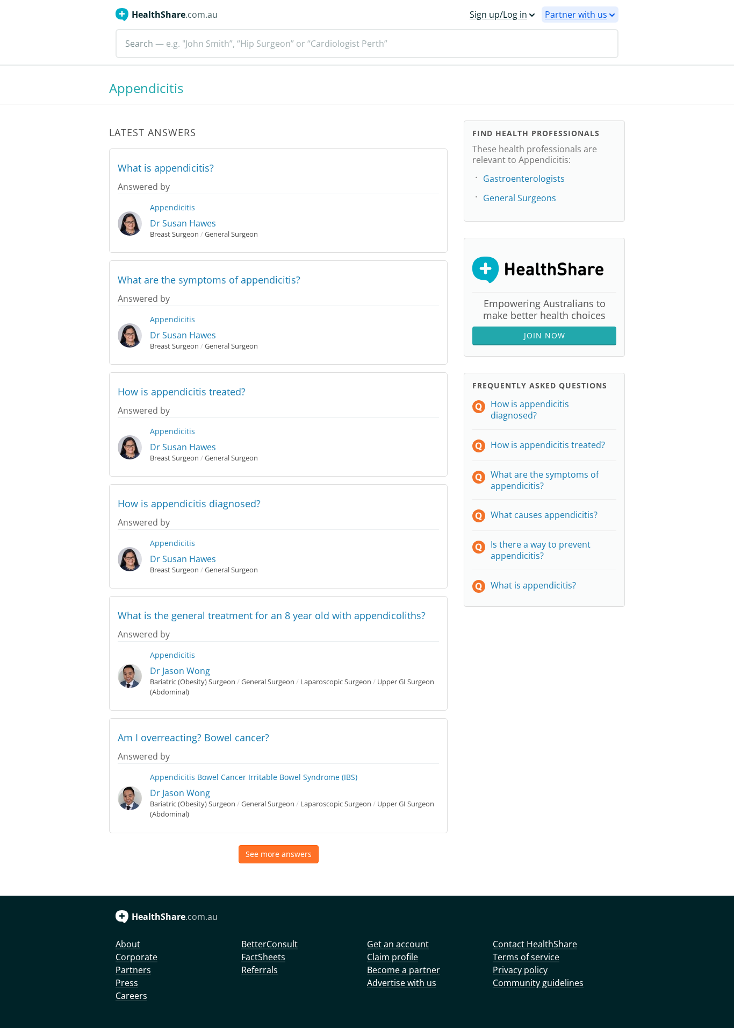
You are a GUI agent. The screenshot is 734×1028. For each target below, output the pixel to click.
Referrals (259, 970)
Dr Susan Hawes (183, 223)
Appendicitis (172, 207)
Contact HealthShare (535, 944)
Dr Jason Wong (180, 671)
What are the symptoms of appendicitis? (209, 279)
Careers (131, 996)
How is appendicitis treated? (182, 391)
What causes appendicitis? (544, 515)
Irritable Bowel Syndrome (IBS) (302, 777)
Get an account (398, 944)
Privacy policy (520, 970)
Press (127, 983)
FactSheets (263, 957)
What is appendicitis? (166, 167)
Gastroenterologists (524, 179)
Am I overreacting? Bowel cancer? (193, 737)
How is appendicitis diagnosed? (189, 503)
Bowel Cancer (221, 777)
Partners (133, 970)
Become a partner (403, 970)
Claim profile (392, 957)
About (128, 944)
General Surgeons (519, 198)
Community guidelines (538, 983)
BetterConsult (269, 944)
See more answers (279, 854)
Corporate (136, 957)
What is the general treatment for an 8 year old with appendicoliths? (272, 615)
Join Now (544, 335)
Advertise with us (401, 983)
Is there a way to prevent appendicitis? (541, 550)
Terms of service (526, 957)
